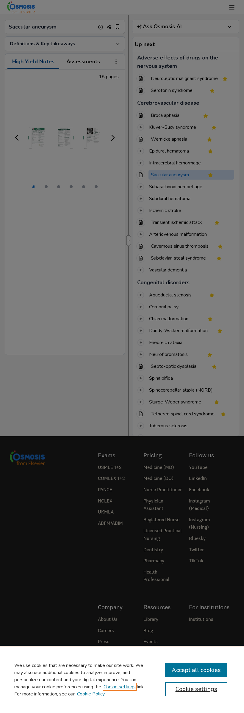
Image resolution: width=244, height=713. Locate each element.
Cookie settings (120, 687)
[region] (122, 679)
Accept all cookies (196, 670)
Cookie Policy (91, 694)
